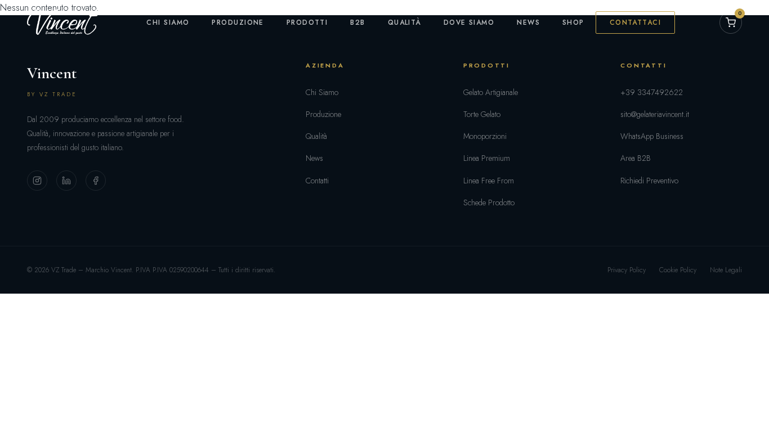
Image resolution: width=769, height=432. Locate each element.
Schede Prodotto (489, 202)
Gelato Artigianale (490, 92)
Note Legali (726, 270)
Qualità (404, 22)
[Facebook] (96, 180)
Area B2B (635, 158)
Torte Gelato (481, 114)
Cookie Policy (677, 270)
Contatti (317, 180)
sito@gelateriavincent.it (654, 114)
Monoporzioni (485, 136)
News (528, 22)
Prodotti (307, 22)
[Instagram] (37, 180)
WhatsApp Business (651, 136)
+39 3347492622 (651, 92)
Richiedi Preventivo (649, 180)
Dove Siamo (469, 22)
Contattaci (635, 22)
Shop (573, 22)
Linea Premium (486, 158)
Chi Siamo (167, 22)
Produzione (237, 22)
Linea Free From (488, 180)
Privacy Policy (626, 270)
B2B (357, 22)
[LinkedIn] (66, 180)
